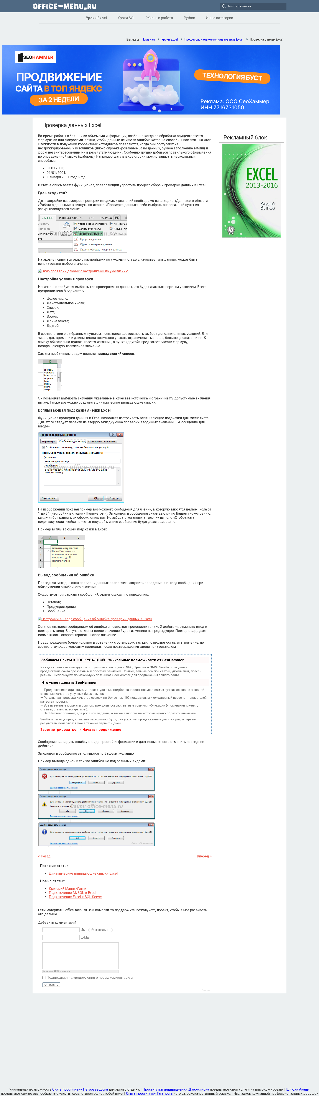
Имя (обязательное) (97, 930)
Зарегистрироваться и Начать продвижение (80, 729)
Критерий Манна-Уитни (67, 889)
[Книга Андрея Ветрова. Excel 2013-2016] (251, 236)
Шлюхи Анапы (298, 1089)
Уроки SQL (126, 18)
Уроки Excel (96, 18)
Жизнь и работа (159, 18)
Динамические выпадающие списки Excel (83, 873)
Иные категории (219, 18)
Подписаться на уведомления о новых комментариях (90, 977)
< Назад (44, 856)
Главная (149, 39)
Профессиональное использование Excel (213, 39)
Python (189, 18)
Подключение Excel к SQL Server (75, 897)
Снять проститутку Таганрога (149, 1093)
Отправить (51, 984)
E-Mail (85, 937)
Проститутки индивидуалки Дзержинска (176, 1089)
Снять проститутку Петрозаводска (80, 1089)
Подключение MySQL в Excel (72, 893)
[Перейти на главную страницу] (65, 6)
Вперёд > (204, 856)
